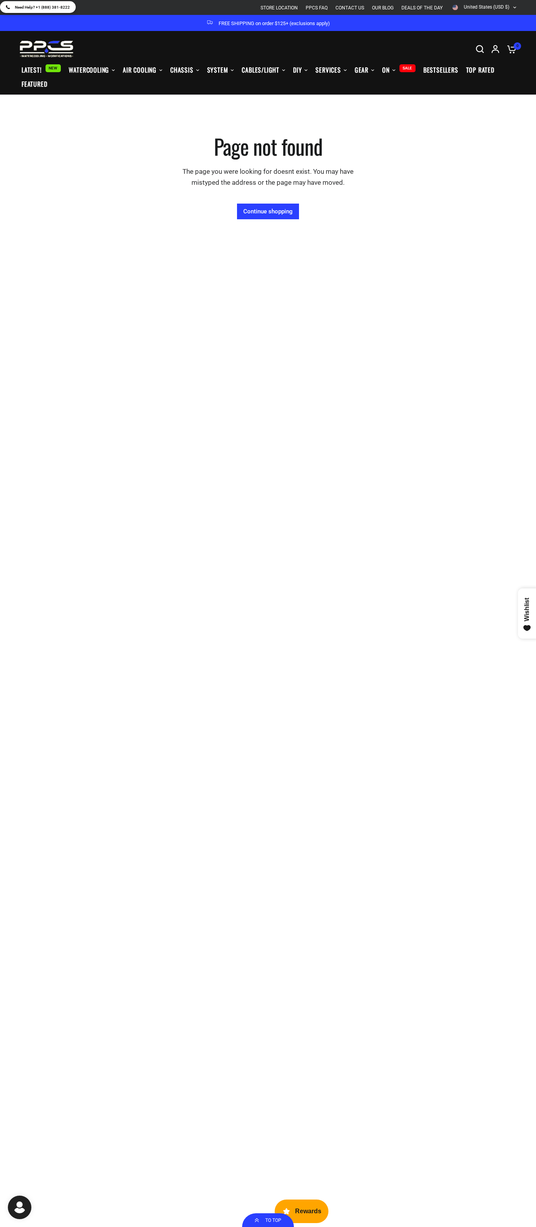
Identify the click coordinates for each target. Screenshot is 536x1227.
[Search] (480, 49)
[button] (38, 7)
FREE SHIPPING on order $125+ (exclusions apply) (274, 23)
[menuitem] (281, 8)
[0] (509, 49)
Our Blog (383, 8)
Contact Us (349, 8)
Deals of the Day (422, 8)
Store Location (279, 8)
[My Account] (495, 49)
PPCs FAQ (317, 8)
